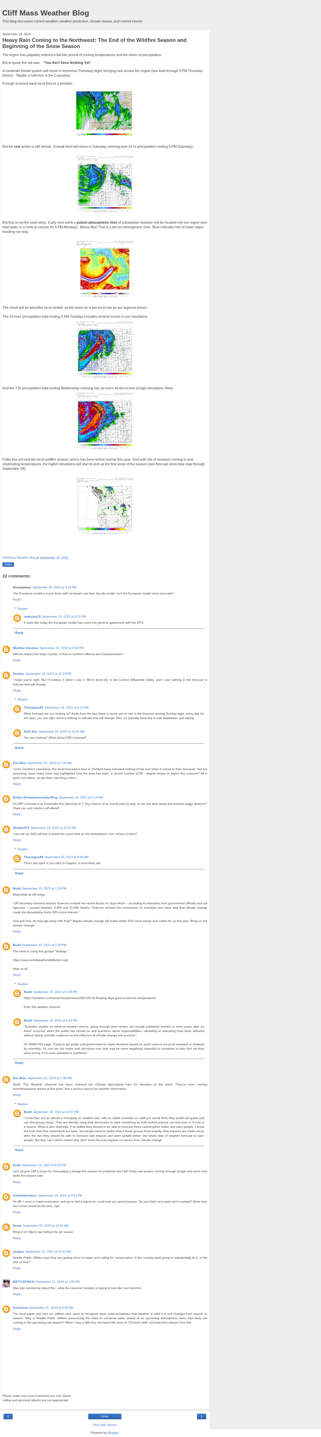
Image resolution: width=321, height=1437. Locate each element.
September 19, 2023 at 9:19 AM (81, 797)
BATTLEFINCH (23, 1281)
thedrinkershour (25, 1195)
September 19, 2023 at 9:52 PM (60, 1195)
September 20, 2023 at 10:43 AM (46, 1225)
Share (8, 564)
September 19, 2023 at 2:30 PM (44, 945)
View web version (105, 1425)
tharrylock (20, 1307)
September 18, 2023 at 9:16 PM (54, 587)
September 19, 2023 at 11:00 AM (53, 827)
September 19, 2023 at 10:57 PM (56, 1112)
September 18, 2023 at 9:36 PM (62, 648)
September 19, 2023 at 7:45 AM (50, 763)
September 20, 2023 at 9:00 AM (67, 857)
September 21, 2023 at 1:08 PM (58, 1281)
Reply (17, 599)
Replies (23, 608)
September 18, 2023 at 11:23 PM (48, 673)
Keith (17, 1165)
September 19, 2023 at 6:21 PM (64, 616)
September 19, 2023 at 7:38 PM (50, 1078)
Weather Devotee (25, 648)
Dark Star (30, 731)
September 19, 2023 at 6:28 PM (55, 992)
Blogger (113, 1432)
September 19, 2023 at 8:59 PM (44, 1165)
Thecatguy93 (33, 707)
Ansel (17, 1225)
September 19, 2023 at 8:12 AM (67, 707)
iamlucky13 (32, 616)
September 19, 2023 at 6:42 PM (55, 1020)
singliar (18, 1251)
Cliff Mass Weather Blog (45, 13)
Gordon (18, 673)
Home (105, 1416)
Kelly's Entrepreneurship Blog (35, 797)
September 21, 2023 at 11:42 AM (48, 1251)
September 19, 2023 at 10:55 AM (62, 731)
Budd (17, 888)
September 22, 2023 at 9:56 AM (51, 1307)
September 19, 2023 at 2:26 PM (44, 888)
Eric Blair (19, 763)
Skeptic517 (21, 827)
